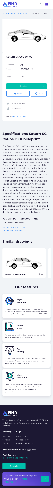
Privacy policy (22, 436)
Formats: (10, 65)
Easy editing (21, 350)
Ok (45, 479)
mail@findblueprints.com (15, 458)
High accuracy (21, 301)
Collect (18, 93)
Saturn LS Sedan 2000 (13, 227)
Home (4, 13)
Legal (18, 432)
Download (32, 86)
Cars (20, 13)
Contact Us (14, 466)
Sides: (8, 69)
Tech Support (9, 455)
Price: (8, 77)
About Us (6, 436)
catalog (12, 13)
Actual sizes (20, 326)
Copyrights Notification (26, 443)
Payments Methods (11, 449)
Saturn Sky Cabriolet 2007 (15, 231)
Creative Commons (19, 116)
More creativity (22, 376)
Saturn (27, 13)
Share (39, 93)
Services (6, 440)
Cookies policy (22, 440)
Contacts (6, 443)
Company (6, 432)
